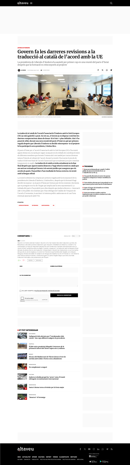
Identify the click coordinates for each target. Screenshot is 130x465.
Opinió (34, 457)
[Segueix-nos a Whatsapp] (103, 449)
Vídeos (55, 457)
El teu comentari (25, 275)
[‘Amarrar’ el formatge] (22, 397)
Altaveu (23, 70)
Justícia (31, 344)
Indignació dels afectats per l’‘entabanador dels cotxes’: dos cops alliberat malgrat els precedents (47, 337)
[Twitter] (102, 70)
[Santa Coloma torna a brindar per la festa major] (22, 387)
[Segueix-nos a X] (85, 449)
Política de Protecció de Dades (50, 459)
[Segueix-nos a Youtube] (89, 449)
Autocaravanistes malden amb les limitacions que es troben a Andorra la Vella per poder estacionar (97, 194)
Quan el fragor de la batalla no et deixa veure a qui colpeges (96, 188)
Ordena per (67, 236)
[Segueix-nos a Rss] (112, 449)
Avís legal (80, 459)
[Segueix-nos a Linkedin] (98, 449)
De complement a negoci (38, 367)
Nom (21, 266)
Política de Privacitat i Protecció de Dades (47, 290)
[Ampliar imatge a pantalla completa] (109, 78)
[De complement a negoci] (22, 366)
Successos (32, 333)
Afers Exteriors (24, 48)
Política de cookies (69, 459)
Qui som (20, 459)
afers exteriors (24, 205)
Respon (30, 260)
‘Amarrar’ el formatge (37, 397)
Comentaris (46, 70)
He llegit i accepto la (41, 290)
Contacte (27, 459)
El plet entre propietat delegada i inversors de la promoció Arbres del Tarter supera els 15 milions (47, 347)
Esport (31, 354)
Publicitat (35, 459)
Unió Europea (45, 205)
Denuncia (38, 260)
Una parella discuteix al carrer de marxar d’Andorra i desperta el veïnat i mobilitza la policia (96, 177)
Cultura (31, 374)
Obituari (73, 457)
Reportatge (32, 364)
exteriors (35, 205)
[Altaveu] (22, 3)
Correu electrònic (56, 266)
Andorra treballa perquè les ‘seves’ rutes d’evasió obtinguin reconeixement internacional (47, 378)
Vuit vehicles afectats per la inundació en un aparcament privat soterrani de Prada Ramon (97, 183)
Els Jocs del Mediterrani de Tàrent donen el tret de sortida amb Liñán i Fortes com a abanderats (47, 358)
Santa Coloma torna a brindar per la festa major (46, 387)
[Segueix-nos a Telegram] (107, 449)
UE (53, 205)
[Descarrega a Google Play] (104, 461)
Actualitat (26, 457)
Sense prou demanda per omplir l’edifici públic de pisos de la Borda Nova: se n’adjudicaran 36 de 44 (96, 170)
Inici (19, 457)
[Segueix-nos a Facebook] (80, 449)
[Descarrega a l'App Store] (93, 461)
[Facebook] (98, 70)
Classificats (64, 457)
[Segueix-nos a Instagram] (94, 449)
